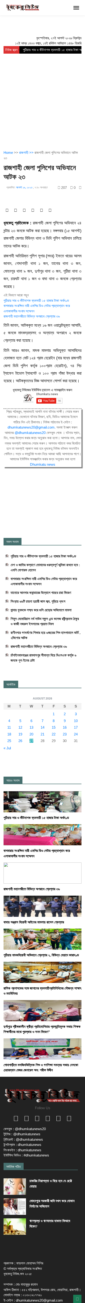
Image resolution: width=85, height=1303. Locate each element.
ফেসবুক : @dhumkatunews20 (25, 1129)
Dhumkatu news (42, 464)
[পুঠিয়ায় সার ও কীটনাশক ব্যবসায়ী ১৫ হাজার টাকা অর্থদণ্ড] (42, 801)
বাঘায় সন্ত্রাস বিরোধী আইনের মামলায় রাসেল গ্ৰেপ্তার (34, 922)
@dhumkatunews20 (30, 433)
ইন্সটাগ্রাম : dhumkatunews (22, 1145)
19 (20, 734)
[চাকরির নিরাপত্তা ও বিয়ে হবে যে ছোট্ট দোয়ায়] (15, 1186)
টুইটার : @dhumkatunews (22, 1134)
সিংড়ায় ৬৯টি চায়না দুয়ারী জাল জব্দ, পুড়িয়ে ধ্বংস (38, 601)
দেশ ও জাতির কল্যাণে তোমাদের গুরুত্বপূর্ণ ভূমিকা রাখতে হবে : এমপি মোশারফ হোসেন (45, 567)
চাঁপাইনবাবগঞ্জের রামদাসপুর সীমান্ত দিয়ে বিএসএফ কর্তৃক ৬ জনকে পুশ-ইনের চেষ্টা (43, 657)
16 (65, 727)
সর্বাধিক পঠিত (13, 1166)
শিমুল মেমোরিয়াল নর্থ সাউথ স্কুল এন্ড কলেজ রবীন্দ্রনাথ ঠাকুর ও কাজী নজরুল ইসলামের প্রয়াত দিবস (45, 621)
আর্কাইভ (10, 684)
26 (20, 741)
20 (31, 734)
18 (9, 734)
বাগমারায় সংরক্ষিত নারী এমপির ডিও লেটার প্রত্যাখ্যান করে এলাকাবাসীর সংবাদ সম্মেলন (44, 581)
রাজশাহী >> (26, 153)
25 (9, 741)
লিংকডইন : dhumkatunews (22, 1150)
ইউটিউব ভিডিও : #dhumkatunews (26, 1155)
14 (42, 727)
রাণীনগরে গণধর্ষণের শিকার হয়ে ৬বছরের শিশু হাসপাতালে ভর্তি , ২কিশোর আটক (46, 635)
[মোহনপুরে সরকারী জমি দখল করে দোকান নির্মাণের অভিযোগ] (15, 1206)
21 (42, 734)
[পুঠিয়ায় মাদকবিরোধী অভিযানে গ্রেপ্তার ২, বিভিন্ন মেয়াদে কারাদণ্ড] (42, 939)
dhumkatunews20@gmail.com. (32, 427)
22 (53, 734)
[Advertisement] (42, 98)
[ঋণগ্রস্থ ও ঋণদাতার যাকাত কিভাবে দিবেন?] (15, 1226)
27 (31, 741)
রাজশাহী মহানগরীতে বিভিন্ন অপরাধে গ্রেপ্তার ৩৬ (32, 316)
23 (65, 734)
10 (76, 721)
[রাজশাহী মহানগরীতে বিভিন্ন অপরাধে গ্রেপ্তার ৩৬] (42, 873)
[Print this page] (80, 187)
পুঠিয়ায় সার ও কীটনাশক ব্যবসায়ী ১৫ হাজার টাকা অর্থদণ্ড (36, 300)
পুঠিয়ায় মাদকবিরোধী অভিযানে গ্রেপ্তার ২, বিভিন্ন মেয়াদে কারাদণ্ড (41, 955)
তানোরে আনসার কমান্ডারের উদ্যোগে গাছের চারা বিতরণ (41, 593)
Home (8, 153)
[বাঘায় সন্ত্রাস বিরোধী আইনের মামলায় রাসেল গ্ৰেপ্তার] (42, 906)
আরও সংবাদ (13, 780)
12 (20, 727)
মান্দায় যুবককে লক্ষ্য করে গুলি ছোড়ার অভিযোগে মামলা (41, 610)
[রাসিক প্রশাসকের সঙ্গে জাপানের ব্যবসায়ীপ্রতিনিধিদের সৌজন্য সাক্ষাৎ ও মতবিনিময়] (42, 972)
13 (31, 727)
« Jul (7, 748)
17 (76, 727)
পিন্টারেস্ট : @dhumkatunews (23, 1139)
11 (9, 727)
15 (53, 727)
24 (76, 734)
